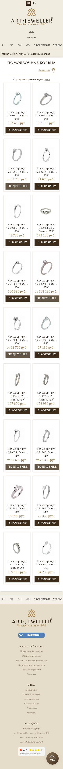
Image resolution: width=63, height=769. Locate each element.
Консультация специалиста (31, 665)
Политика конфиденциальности (31, 660)
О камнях (31, 674)
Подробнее (18, 186)
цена (47, 79)
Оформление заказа (31, 655)
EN (34, 3)
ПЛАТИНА (17, 54)
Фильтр (44, 70)
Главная (5, 54)
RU (28, 3)
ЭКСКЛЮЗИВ (42, 45)
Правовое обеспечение (31, 651)
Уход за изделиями (31, 669)
